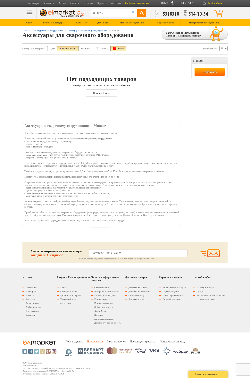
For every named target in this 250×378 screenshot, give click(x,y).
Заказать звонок (116, 341)
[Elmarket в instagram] (54, 351)
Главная (25, 30)
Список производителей (174, 295)
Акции (62, 3)
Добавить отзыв (33, 307)
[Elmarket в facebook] (30, 351)
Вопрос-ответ (32, 303)
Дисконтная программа (71, 295)
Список (120, 48)
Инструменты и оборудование (48, 30)
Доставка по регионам (139, 291)
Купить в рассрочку (103, 303)
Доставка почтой (137, 299)
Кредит (101, 3)
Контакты (48, 3)
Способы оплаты (102, 287)
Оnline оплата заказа (103, 307)
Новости (30, 295)
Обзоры (200, 291)
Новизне (85, 48)
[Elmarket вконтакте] (24, 351)
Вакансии (30, 315)
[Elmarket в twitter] (36, 351)
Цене (52, 48)
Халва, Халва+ (101, 311)
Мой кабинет (216, 3)
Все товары (32, 3)
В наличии (200, 67)
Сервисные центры (171, 291)
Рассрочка (115, 3)
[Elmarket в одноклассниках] (42, 351)
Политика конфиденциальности (104, 317)
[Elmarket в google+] (48, 351)
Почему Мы (31, 291)
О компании (31, 287)
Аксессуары (65, 303)
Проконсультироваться (143, 341)
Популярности (69, 48)
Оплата (74, 3)
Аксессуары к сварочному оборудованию (87, 30)
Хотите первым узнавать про (56, 253)
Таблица (104, 48)
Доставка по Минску (138, 287)
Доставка (88, 3)
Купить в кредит (102, 299)
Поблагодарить (74, 341)
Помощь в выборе (205, 287)
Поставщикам (32, 311)
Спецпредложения (68, 291)
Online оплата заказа (137, 3)
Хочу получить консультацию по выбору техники (211, 297)
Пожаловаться (95, 341)
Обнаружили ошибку (172, 341)
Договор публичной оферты (107, 323)
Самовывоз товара (137, 295)
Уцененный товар (68, 299)
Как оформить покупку (105, 295)
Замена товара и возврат (174, 287)
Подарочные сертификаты (106, 291)
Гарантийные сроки (172, 299)
